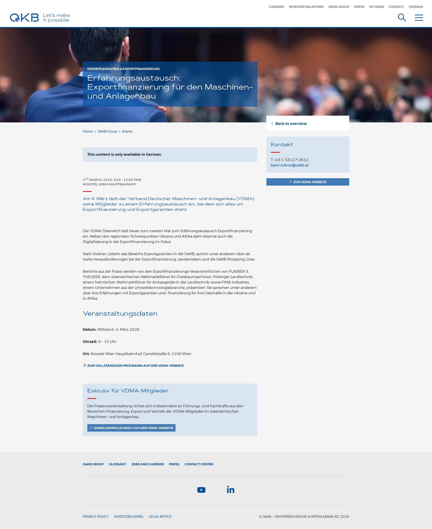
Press (359, 7)
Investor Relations (306, 7)
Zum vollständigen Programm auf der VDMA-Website (135, 366)
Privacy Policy (95, 517)
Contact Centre (198, 464)
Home (87, 131)
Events (127, 131)
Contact (396, 7)
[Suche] (402, 17)
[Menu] (419, 17)
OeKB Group (338, 7)
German (416, 7)
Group (93, 464)
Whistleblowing (129, 517)
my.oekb (376, 7)
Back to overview (291, 124)
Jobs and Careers (147, 464)
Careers (276, 7)
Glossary (117, 464)
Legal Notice (160, 517)
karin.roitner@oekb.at (289, 165)
